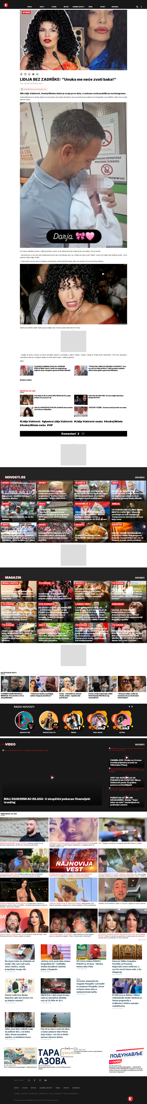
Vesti (42, 7)
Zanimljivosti (78, 7)
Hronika (115, 7)
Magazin (13, 577)
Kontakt (24, 1093)
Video (10, 744)
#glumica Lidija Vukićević (57, 421)
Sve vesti (139, 477)
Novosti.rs (15, 477)
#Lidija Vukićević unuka (88, 421)
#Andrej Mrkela (113, 421)
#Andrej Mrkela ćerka (33, 425)
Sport (102, 7)
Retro (66, 7)
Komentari (70, 433)
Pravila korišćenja (71, 1093)
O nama (17, 1093)
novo (29, 7)
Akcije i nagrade (55, 1093)
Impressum (33, 1093)
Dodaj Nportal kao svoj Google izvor (35, 89)
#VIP (50, 425)
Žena (90, 7)
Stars (54, 7)
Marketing (43, 1093)
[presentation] (129, 706)
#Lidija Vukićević (30, 421)
